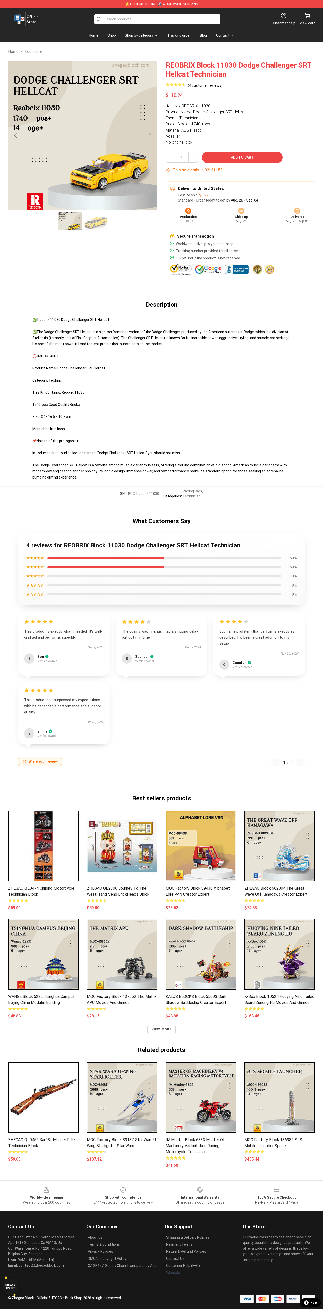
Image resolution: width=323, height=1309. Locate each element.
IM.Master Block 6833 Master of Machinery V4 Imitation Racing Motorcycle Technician (195, 1145)
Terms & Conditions (104, 1244)
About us (95, 1237)
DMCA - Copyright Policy (107, 1258)
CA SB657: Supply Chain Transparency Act (122, 1266)
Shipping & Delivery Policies (188, 1237)
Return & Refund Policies (186, 1251)
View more (162, 1029)
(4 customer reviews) (205, 85)
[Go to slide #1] (70, 221)
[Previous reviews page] (275, 762)
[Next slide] (149, 135)
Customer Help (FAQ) (183, 1266)
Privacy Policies (100, 1251)
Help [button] (313, 1302)
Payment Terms (179, 1244)
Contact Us (175, 1258)
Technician (33, 51)
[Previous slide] (16, 135)
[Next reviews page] (300, 762)
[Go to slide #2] (96, 221)
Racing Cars (192, 491)
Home (13, 51)
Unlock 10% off (10, 1286)
